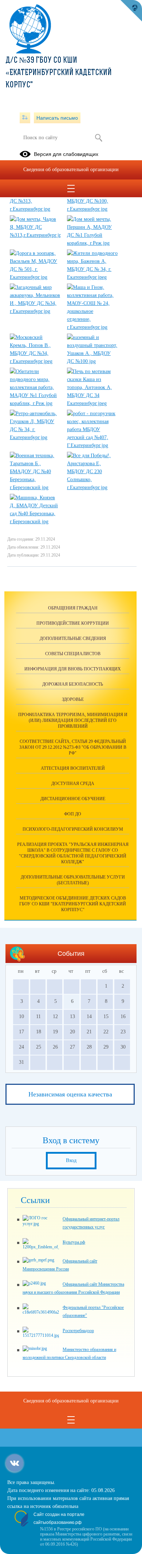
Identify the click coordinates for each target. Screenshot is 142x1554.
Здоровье (73, 699)
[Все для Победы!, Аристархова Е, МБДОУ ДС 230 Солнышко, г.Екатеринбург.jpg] (92, 487)
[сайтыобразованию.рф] (131, 11)
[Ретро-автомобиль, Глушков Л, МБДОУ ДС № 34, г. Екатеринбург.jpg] (35, 437)
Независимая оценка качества (70, 1094)
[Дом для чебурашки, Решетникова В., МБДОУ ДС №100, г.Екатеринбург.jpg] (92, 209)
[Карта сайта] (25, 117)
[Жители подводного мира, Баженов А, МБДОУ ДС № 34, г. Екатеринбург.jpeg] (92, 277)
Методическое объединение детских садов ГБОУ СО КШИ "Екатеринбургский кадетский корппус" (72, 904)
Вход (71, 1160)
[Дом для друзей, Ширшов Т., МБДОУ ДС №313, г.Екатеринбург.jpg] (35, 209)
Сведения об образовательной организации (71, 169)
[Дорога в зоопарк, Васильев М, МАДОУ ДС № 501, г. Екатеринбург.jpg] (35, 277)
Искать (98, 137)
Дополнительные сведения (73, 638)
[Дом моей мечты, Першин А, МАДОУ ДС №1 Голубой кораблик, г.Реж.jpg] (92, 243)
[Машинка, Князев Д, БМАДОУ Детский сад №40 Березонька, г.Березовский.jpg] (35, 521)
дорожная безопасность (72, 684)
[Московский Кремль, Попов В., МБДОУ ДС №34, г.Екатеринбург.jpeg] (35, 361)
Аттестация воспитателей (73, 768)
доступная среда (72, 783)
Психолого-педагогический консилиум (73, 829)
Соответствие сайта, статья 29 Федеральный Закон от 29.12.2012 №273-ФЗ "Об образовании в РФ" (72, 747)
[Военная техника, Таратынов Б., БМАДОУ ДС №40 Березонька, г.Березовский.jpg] (35, 487)
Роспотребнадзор (78, 1330)
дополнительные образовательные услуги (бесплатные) (73, 880)
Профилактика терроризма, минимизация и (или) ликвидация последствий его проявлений (72, 720)
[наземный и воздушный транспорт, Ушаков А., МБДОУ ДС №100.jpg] (92, 361)
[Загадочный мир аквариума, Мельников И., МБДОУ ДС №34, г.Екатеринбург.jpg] (35, 311)
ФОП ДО (72, 814)
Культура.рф (74, 1242)
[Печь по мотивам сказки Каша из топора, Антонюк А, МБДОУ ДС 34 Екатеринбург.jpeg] (92, 403)
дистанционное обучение (72, 798)
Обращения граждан (73, 608)
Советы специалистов (72, 653)
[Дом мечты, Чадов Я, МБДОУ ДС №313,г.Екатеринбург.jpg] (35, 235)
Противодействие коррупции (72, 623)
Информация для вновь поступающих (72, 668)
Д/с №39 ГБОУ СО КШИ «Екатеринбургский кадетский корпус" (58, 73)
